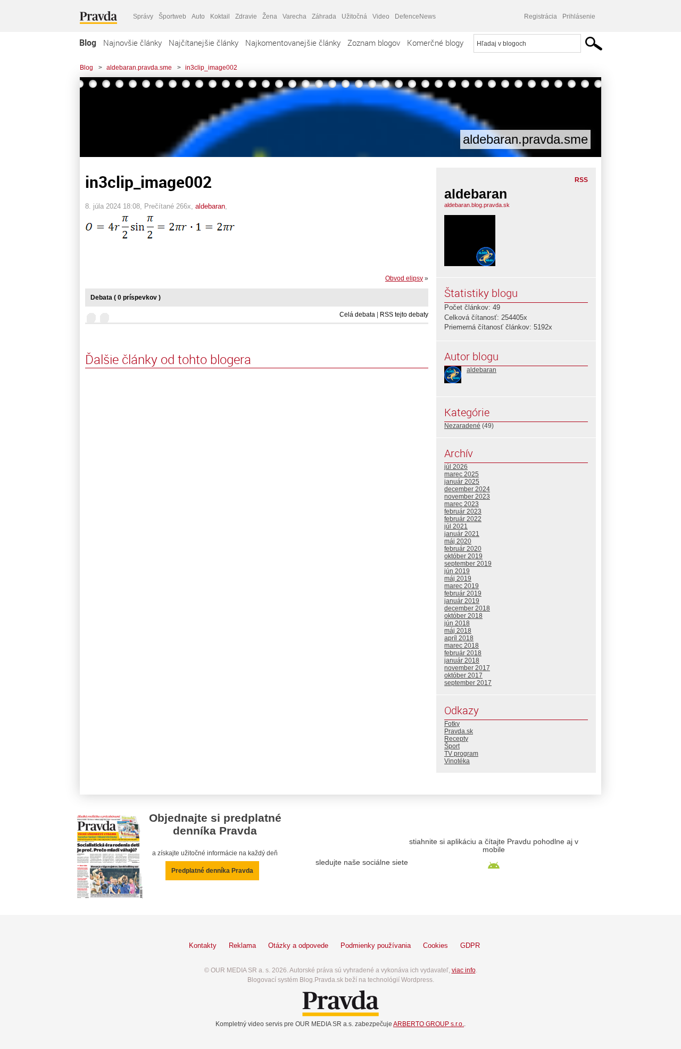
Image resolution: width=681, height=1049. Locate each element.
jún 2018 (457, 623)
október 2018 (463, 616)
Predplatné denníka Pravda (212, 870)
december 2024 (467, 489)
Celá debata (357, 314)
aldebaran (210, 206)
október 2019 (463, 556)
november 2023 (467, 496)
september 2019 (468, 563)
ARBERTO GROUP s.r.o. (428, 1024)
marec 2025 (461, 474)
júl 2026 (456, 466)
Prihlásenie (578, 16)
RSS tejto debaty (404, 314)
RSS (581, 180)
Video (380, 16)
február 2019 (462, 593)
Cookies (435, 945)
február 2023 (462, 511)
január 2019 (461, 601)
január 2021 (461, 534)
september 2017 (468, 683)
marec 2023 (461, 504)
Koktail (220, 16)
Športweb (172, 16)
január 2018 (461, 660)
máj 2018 (457, 630)
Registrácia (540, 16)
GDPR (470, 945)
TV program (461, 753)
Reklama (242, 945)
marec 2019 (461, 586)
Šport (452, 746)
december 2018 (467, 608)
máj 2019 (457, 578)
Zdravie (246, 16)
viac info (464, 970)
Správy (143, 16)
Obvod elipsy (404, 278)
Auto (198, 16)
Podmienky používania (375, 945)
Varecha (294, 16)
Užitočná (354, 16)
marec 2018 (461, 645)
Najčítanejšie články (203, 42)
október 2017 (463, 675)
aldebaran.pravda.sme (139, 67)
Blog (87, 42)
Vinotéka (457, 761)
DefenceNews (415, 16)
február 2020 (462, 548)
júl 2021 (456, 526)
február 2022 (462, 519)
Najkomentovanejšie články (292, 42)
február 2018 (462, 653)
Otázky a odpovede (298, 945)
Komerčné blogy (435, 42)
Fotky (452, 724)
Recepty (456, 738)
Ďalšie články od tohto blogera (168, 359)
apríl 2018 (459, 638)
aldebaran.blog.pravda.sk (477, 205)
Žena (269, 16)
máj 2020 (457, 541)
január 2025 (461, 481)
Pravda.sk (458, 731)
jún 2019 (457, 571)
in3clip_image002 (211, 67)
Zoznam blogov (373, 42)
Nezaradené (462, 425)
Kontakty (203, 945)
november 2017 (467, 668)
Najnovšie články (132, 42)
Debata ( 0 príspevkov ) (125, 297)
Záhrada (324, 16)
